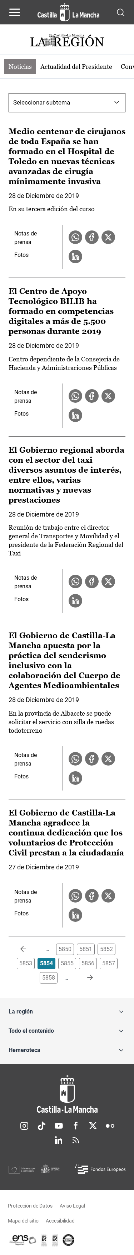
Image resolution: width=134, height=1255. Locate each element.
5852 (106, 949)
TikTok (41, 1126)
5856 (87, 963)
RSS (75, 1140)
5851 (85, 949)
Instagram (24, 1126)
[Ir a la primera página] (29, 949)
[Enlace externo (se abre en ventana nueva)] (55, 1240)
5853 (25, 963)
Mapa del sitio (23, 1221)
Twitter (92, 1126)
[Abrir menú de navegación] (15, 12)
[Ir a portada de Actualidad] (67, 41)
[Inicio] (67, 1094)
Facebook (75, 1126)
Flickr (110, 1126)
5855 (67, 963)
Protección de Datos (30, 1206)
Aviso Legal (72, 1206)
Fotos (21, 254)
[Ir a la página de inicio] (68, 12)
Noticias (20, 66)
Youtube (58, 1126)
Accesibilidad (60, 1221)
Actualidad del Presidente (76, 66)
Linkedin (58, 1140)
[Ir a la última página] (84, 978)
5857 (108, 963)
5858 (48, 977)
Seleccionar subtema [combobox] (41, 102)
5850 (65, 949)
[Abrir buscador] (120, 12)
